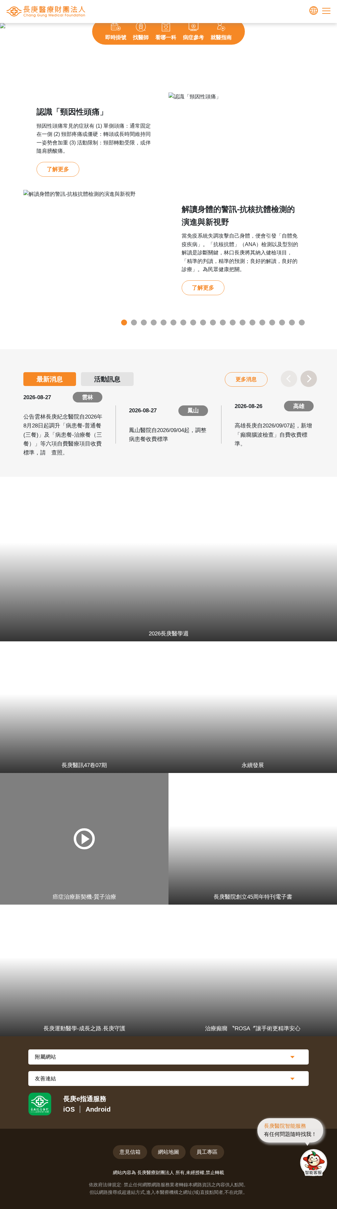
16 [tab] (272, 322)
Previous (20, 27)
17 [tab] (282, 322)
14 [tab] (252, 322)
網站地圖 (168, 1152)
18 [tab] (292, 322)
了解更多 (58, 169)
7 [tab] (183, 322)
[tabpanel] (168, 200)
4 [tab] (154, 322)
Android (98, 1109)
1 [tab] (124, 322)
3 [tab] (144, 322)
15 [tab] (262, 322)
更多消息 (246, 379)
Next (317, 27)
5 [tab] (164, 322)
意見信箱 (130, 1152)
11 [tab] (223, 322)
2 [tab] (134, 322)
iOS (69, 1109)
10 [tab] (213, 322)
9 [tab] (203, 322)
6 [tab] (173, 322)
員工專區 (207, 1152)
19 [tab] (302, 322)
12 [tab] (233, 322)
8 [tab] (193, 322)
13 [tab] (243, 322)
